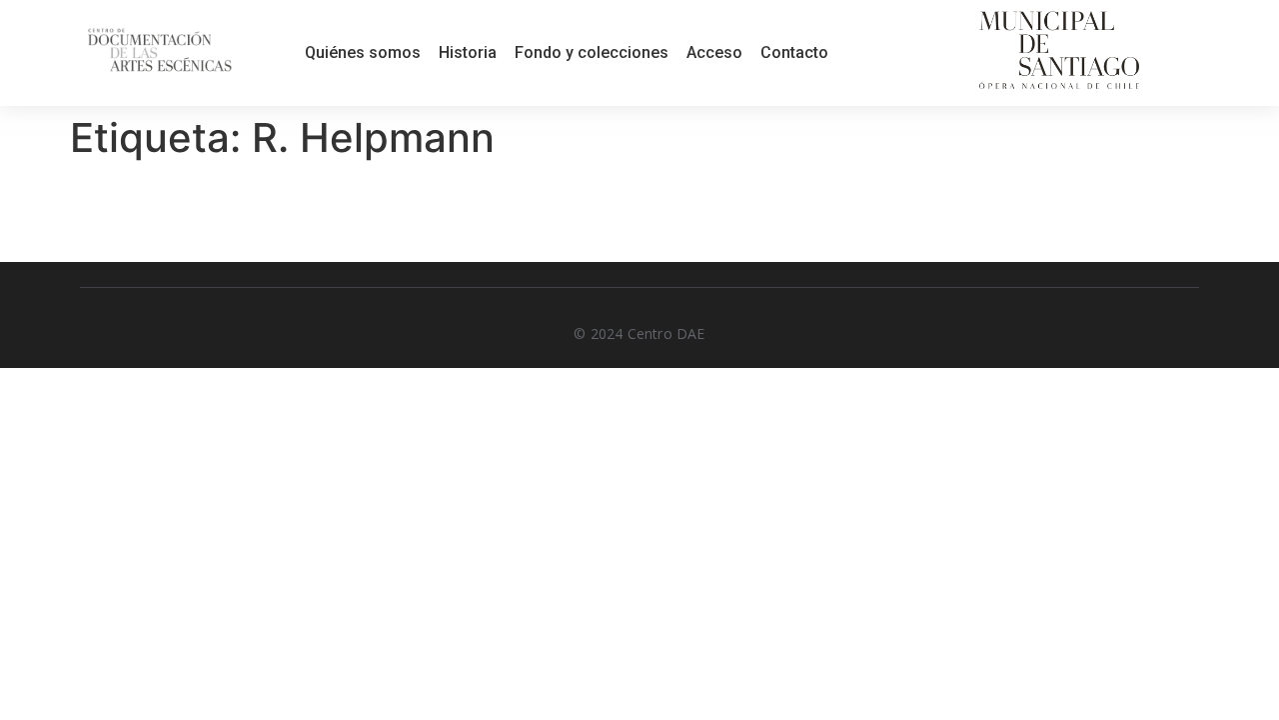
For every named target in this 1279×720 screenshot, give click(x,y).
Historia (468, 52)
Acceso (714, 52)
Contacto (794, 52)
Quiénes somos (363, 52)
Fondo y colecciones (591, 52)
